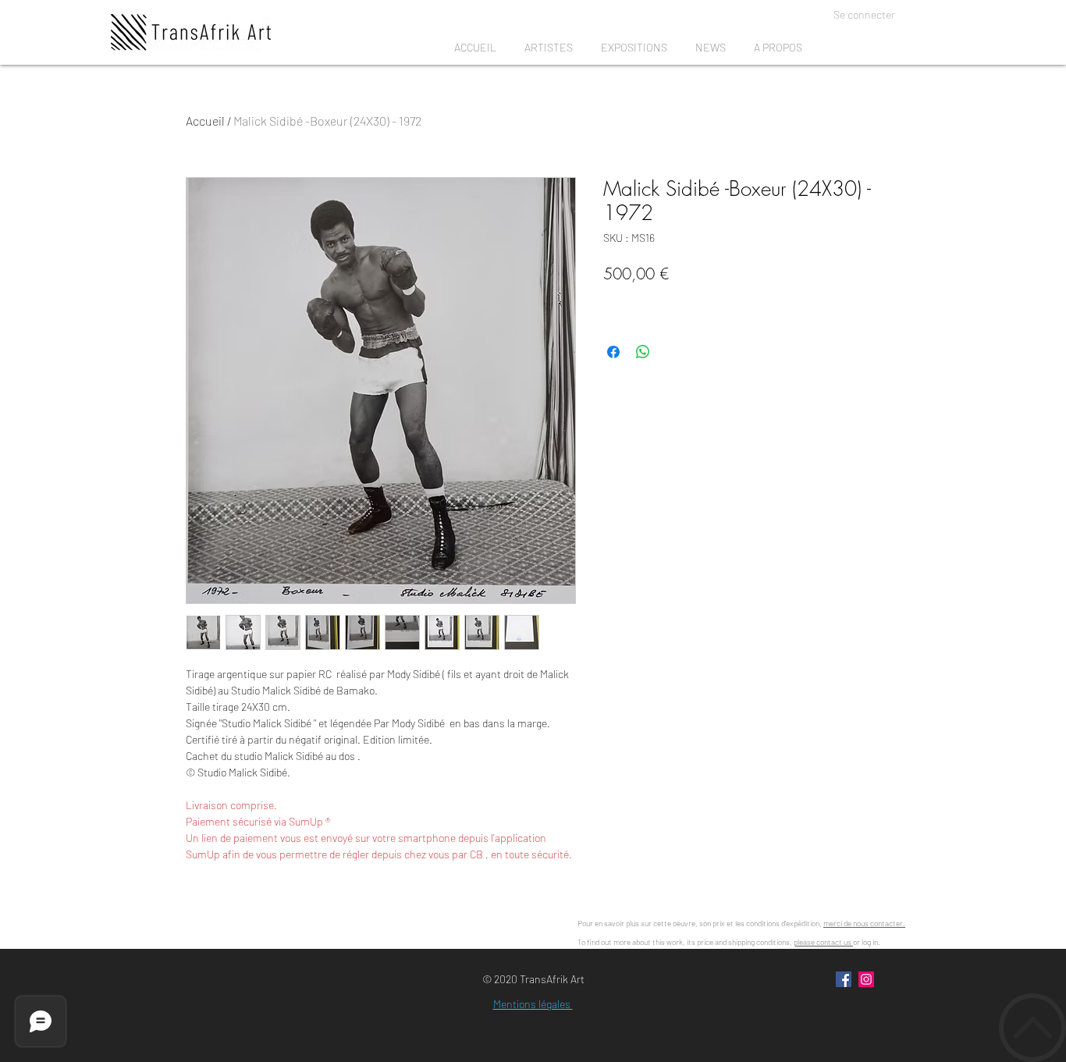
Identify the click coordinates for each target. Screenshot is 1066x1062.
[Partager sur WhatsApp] (643, 352)
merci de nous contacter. (864, 923)
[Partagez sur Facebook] (613, 352)
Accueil (205, 120)
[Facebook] (843, 979)
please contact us (823, 942)
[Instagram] (866, 979)
